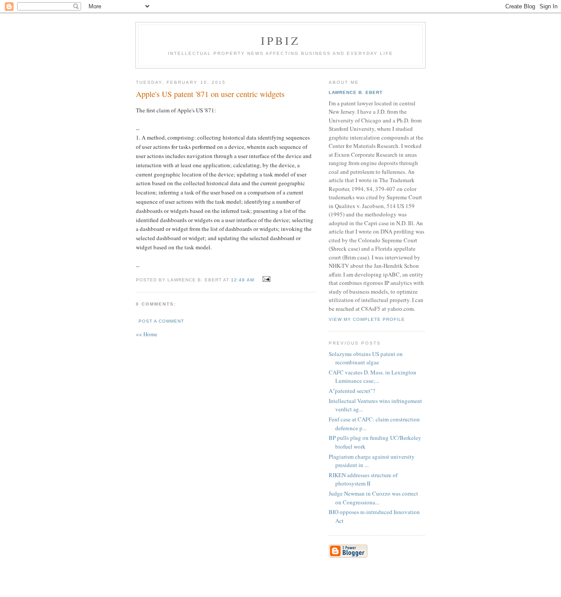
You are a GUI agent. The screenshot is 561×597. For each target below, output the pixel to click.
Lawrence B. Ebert (356, 92)
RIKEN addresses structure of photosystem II (363, 479)
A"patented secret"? (352, 391)
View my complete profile (367, 319)
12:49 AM (242, 279)
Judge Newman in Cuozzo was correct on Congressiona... (373, 497)
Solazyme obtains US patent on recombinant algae (366, 358)
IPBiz (281, 40)
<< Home (146, 334)
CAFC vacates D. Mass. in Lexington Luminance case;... (372, 376)
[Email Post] (265, 279)
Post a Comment (161, 321)
